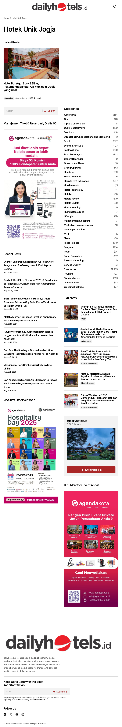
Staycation (8, 98)
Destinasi (69, 132)
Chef (66, 119)
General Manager (73, 159)
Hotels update (71, 203)
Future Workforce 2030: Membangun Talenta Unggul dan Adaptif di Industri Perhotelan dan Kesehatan (28, 335)
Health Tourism (72, 176)
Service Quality (72, 265)
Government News (74, 163)
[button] (6, 6)
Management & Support (77, 221)
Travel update (71, 282)
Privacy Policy (23, 699)
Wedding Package (74, 287)
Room (67, 251)
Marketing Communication (78, 225)
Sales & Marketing (73, 260)
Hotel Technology (73, 190)
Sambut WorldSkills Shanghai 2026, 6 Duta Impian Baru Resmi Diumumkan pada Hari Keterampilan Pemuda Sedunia (30, 284)
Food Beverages (73, 154)
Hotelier (68, 194)
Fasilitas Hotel (71, 150)
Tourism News (71, 278)
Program (68, 247)
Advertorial (70, 115)
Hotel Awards (71, 185)
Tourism (68, 273)
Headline (69, 172)
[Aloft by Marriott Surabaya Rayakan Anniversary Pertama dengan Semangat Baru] (71, 380)
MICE (66, 234)
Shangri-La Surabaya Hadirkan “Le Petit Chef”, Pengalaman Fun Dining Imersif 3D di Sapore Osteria (29, 265)
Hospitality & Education (76, 181)
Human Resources (74, 212)
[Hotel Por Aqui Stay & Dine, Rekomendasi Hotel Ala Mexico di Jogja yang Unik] (31, 63)
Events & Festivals (73, 145)
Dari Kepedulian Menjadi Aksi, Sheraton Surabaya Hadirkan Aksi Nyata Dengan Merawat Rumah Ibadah (30, 383)
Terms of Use (39, 699)
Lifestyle (68, 216)
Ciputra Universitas (74, 123)
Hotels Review (71, 198)
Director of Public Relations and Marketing (87, 137)
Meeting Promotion (74, 229)
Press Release (71, 243)
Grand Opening (72, 168)
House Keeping (72, 207)
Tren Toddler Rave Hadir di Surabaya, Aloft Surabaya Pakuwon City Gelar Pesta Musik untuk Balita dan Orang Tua (30, 302)
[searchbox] (23, 110)
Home (6, 18)
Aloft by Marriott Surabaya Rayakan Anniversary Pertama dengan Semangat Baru (97, 377)
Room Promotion (73, 256)
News (67, 238)
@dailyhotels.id (77, 421)
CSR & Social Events (74, 128)
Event (67, 141)
